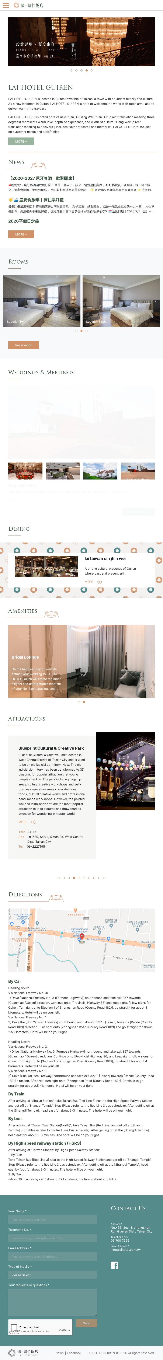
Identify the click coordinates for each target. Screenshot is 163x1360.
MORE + (21, 141)
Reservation (23, 345)
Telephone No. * (19, 1229)
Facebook (74, 1353)
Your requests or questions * (28, 1285)
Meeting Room (22, 485)
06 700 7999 (120, 1240)
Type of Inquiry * (20, 1266)
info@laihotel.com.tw (126, 1249)
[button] (71, 70)
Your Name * (17, 1211)
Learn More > (138, 511)
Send (86, 1323)
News (59, 1353)
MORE (13, 500)
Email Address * (19, 1248)
